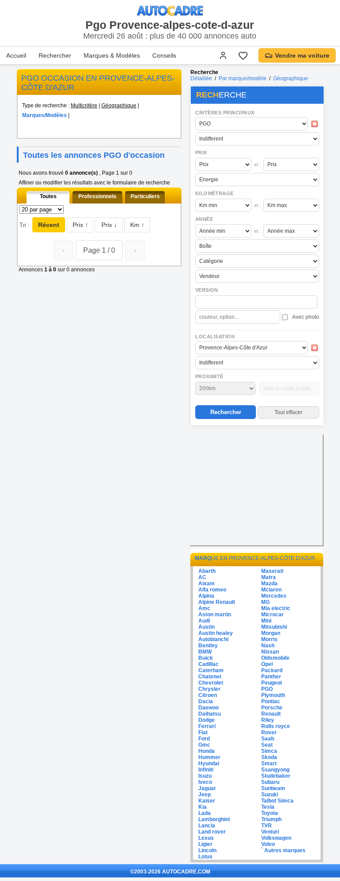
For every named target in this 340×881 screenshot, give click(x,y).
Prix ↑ (80, 224)
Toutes (48, 196)
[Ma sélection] (243, 55)
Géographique (118, 105)
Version (206, 290)
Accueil (16, 55)
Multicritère (84, 105)
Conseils (164, 55)
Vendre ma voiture (302, 55)
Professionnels (97, 196)
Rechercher (55, 55)
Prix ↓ (109, 224)
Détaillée (201, 78)
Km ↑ (137, 224)
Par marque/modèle (243, 78)
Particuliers (145, 196)
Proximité (209, 376)
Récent (48, 224)
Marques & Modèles (112, 55)
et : (257, 164)
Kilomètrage (214, 193)
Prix (201, 152)
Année (204, 219)
